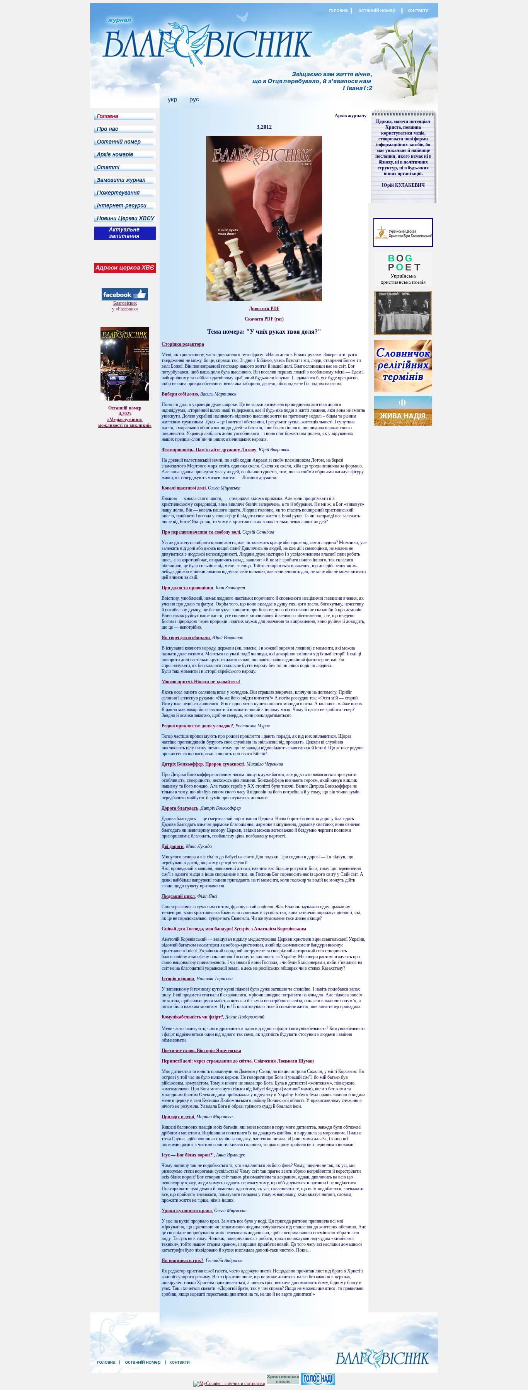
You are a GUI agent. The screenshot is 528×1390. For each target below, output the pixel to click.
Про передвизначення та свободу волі (201, 532)
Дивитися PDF (264, 308)
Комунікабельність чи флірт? (192, 1017)
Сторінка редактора (183, 344)
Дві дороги (173, 846)
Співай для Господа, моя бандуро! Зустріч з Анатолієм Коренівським (234, 928)
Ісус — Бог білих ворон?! (188, 1155)
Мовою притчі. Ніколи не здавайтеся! (201, 681)
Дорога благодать (180, 808)
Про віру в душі (178, 1116)
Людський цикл (178, 896)
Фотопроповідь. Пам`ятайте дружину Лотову (209, 449)
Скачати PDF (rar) (264, 319)
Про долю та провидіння (187, 587)
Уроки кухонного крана (187, 1210)
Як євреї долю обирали (186, 637)
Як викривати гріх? (182, 1260)
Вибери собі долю (180, 394)
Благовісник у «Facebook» (125, 306)
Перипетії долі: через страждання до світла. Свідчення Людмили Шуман (238, 1061)
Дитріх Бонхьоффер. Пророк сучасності (203, 764)
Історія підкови (178, 978)
